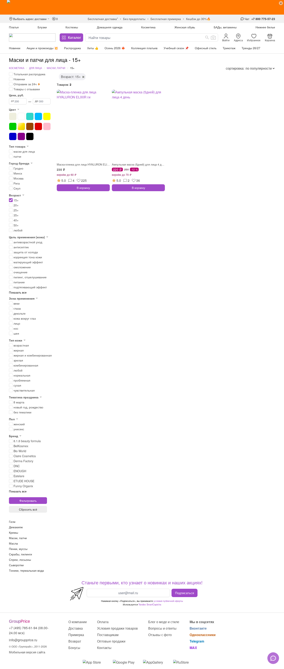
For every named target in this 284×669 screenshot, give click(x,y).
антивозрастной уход (28, 242)
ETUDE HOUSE (24, 481)
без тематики (22, 412)
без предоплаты (134, 19)
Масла (13, 543)
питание (19, 282)
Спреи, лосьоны (20, 559)
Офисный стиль (205, 48)
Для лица (35, 68)
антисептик (21, 247)
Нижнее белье (265, 27)
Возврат (74, 641)
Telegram (197, 641)
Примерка (76, 634)
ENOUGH (20, 471)
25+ (16, 210)
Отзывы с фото (160, 634)
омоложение (22, 267)
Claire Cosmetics (25, 456)
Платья (14, 27)
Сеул (17, 188)
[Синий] (13, 136)
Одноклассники (203, 634)
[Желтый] (47, 116)
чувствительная (24, 390)
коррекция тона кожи (28, 257)
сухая (17, 385)
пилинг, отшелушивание (30, 277)
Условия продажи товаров (117, 628)
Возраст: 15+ (71, 76)
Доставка (75, 628)
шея (16, 333)
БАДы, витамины (225, 27)
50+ (16, 225)
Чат (246, 19)
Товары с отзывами (27, 89)
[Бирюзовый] (30, 116)
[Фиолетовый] (21, 136)
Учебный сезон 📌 (176, 48)
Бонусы (74, 647)
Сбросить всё (28, 509)
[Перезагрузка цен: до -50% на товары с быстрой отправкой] (142, 7)
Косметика (148, 27)
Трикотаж (229, 48)
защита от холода (26, 252)
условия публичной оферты (168, 600)
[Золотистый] (21, 126)
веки (17, 303)
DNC (17, 466)
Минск (18, 173)
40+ (16, 220)
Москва (18, 178)
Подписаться (184, 592)
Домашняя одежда (109, 27)
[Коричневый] (30, 126)
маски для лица (24, 151)
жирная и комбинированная (33, 355)
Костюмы (71, 27)
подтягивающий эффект (30, 287)
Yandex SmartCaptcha (149, 604)
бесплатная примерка (166, 19)
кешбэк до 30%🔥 (198, 19)
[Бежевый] (13, 116)
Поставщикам (108, 634)
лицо (17, 323)
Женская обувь (184, 27)
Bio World (20, 451)
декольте (20, 313)
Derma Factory (23, 461)
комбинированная (26, 365)
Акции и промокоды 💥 (42, 48)
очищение (20, 272)
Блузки (42, 27)
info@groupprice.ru (23, 640)
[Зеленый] (13, 126)
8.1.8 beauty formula (27, 441)
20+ (16, 205)
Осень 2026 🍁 (115, 48)
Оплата (103, 621)
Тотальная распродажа (29, 74)
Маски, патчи (56, 68)
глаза (17, 308)
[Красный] (38, 126)
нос (16, 328)
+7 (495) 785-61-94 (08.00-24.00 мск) (28, 630)
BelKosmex (21, 446)
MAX (193, 647)
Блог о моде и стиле (163, 621)
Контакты (104, 647)
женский (19, 424)
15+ (16, 200)
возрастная (21, 345)
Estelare (19, 476)
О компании (77, 621)
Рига (17, 183)
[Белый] (21, 116)
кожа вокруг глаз (25, 318)
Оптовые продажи (111, 641)
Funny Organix (23, 486)
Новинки (14, 48)
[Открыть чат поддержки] (273, 658)
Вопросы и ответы (162, 628)
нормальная (22, 375)
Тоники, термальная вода (26, 570)
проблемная (22, 380)
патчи (17, 156)
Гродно (18, 168)
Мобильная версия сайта (27, 652)
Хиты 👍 (92, 48)
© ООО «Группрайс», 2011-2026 (28, 646)
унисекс (19, 429)
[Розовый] (47, 126)
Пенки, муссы (18, 549)
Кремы (13, 532)
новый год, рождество (28, 407)
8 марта (19, 402)
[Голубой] (38, 116)
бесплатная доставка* (103, 19)
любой (18, 230)
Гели (12, 522)
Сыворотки (16, 565)
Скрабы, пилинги (20, 554)
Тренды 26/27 (251, 48)
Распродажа (72, 48)
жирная (19, 350)
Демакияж (16, 527)
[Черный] (30, 136)
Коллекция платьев (144, 48)
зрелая (18, 360)
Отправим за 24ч (25, 84)
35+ (16, 215)
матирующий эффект (28, 262)
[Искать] (207, 37)
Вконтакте (198, 628)
